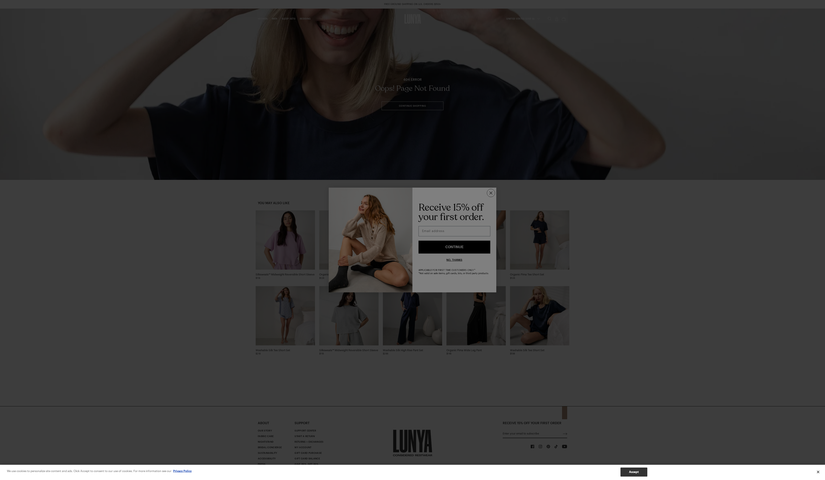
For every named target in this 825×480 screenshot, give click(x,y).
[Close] (818, 472)
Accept (634, 472)
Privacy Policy (182, 471)
